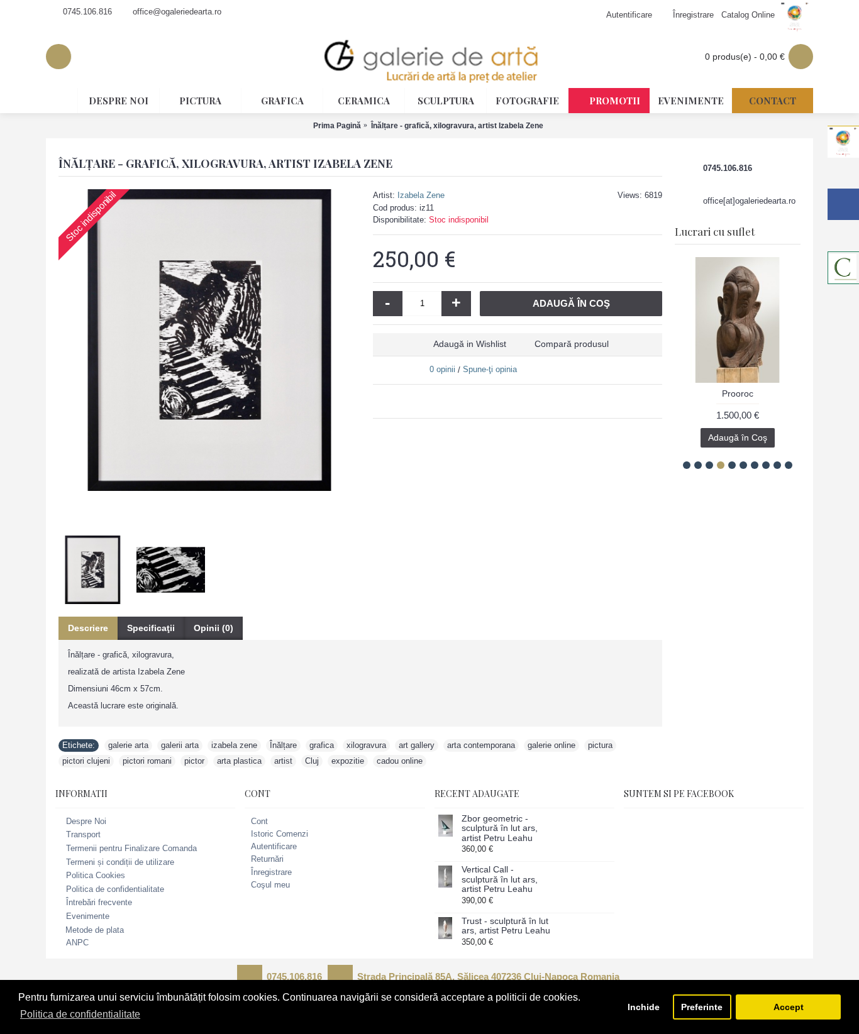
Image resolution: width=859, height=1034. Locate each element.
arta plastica (239, 761)
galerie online (551, 745)
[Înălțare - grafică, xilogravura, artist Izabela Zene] (209, 340)
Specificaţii (151, 628)
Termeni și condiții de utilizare (120, 862)
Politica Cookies (95, 875)
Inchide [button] (644, 1007)
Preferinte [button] (702, 1007)
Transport (83, 835)
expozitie (347, 761)
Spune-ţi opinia (490, 369)
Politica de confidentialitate (115, 889)
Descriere (88, 628)
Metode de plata (94, 930)
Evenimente (87, 916)
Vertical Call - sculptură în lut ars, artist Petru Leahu (500, 879)
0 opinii (442, 369)
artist (283, 761)
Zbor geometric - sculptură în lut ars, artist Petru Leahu (500, 828)
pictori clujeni (86, 761)
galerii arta (180, 745)
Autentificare (274, 846)
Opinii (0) (213, 628)
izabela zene (234, 745)
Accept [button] (788, 1007)
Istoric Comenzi (279, 834)
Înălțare (283, 745)
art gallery (417, 745)
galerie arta (128, 745)
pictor (194, 761)
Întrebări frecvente (99, 903)
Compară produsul (572, 344)
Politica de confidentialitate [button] (80, 1014)
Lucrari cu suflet (715, 231)
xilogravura (366, 745)
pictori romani (147, 761)
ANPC (77, 943)
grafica (321, 745)
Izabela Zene (421, 195)
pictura (600, 745)
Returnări (267, 859)
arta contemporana (481, 745)
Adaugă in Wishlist (469, 344)
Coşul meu (270, 884)
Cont (259, 821)
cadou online (400, 761)
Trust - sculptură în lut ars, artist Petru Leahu (506, 925)
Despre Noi (86, 821)
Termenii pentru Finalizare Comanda (131, 848)
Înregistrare (271, 872)
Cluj (312, 761)
